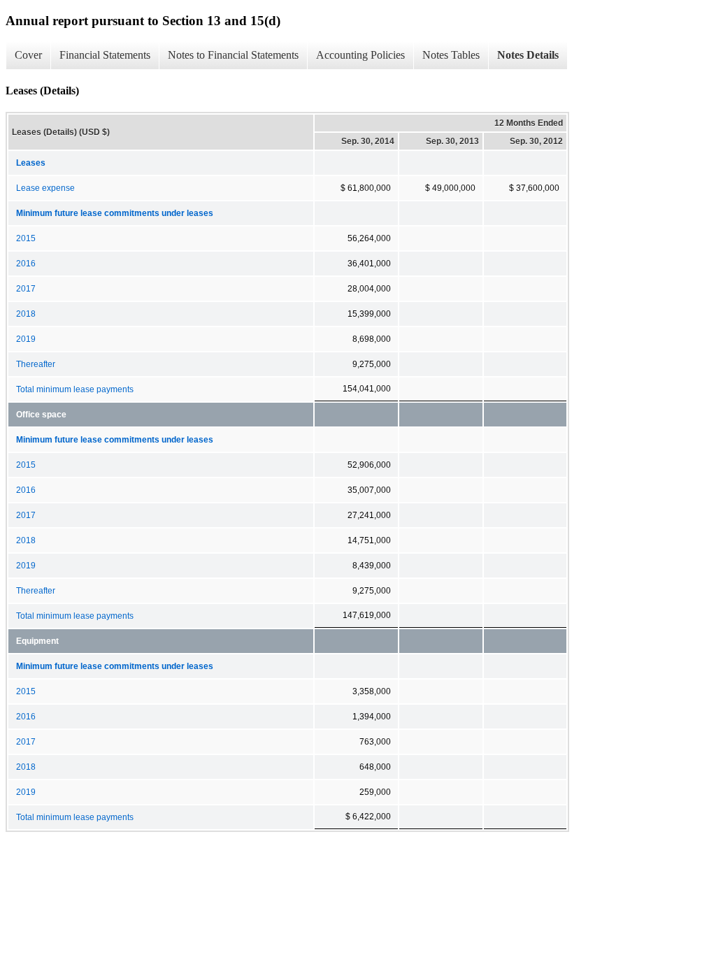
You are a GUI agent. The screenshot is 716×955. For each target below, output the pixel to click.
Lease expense (45, 188)
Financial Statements (104, 55)
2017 (26, 289)
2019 (26, 339)
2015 (26, 238)
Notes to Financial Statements (233, 55)
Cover (28, 55)
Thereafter (35, 364)
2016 (26, 263)
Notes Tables (451, 55)
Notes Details (528, 55)
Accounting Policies (360, 55)
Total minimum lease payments (75, 389)
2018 (26, 314)
